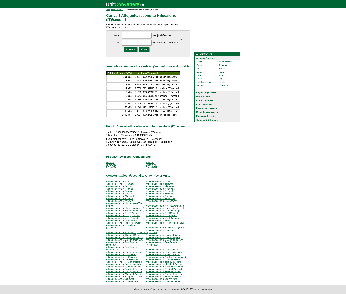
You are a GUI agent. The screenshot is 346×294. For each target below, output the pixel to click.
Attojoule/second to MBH (158, 220)
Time (221, 75)
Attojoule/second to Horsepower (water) (125, 211)
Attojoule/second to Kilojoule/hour (122, 281)
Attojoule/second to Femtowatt (160, 198)
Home (108, 10)
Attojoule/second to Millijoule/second (163, 271)
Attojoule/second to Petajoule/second (124, 262)
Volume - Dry (224, 85)
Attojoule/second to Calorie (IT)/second (124, 237)
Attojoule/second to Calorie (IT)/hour (123, 235)
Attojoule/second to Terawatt (159, 184)
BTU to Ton (111, 167)
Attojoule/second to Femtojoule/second (164, 276)
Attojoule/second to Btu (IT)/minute (162, 213)
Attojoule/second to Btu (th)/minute (122, 218)
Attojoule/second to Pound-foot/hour (163, 250)
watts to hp (151, 165)
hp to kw (110, 162)
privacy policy (163, 289)
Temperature (224, 65)
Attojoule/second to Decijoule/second (164, 269)
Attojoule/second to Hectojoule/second (164, 267)
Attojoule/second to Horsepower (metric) (165, 206)
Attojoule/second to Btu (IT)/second (123, 215)
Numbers (222, 82)
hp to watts (111, 165)
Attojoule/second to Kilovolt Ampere (163, 254)
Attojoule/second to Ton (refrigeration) (124, 223)
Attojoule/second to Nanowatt (160, 196)
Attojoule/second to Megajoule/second (164, 264)
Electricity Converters (206, 108)
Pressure (222, 69)
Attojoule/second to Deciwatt (159, 191)
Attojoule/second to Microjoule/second (124, 274)
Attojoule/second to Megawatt (160, 186)
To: (118, 42)
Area (198, 69)
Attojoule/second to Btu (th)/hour (161, 215)
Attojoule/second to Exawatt (159, 181)
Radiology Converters (206, 116)
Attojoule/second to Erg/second (121, 254)
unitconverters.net (203, 289)
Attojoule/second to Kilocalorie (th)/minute (126, 232)
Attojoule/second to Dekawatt (120, 191)
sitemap (175, 289)
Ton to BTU (151, 167)
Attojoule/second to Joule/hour (120, 279)
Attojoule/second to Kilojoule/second (123, 267)
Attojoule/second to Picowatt (119, 198)
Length (199, 62)
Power (221, 72)
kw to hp (150, 162)
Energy (199, 72)
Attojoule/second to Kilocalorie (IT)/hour (165, 223)
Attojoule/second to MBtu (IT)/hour (122, 220)
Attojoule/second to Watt (117, 181)
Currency (200, 89)
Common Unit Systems (207, 120)
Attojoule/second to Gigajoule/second (124, 264)
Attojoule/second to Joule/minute (161, 279)
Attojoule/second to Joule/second (122, 259)
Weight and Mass (226, 62)
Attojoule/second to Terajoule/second (163, 262)
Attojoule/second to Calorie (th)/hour (163, 237)
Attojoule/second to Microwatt (120, 196)
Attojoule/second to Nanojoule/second (164, 274)
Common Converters (206, 58)
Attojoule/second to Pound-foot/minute (124, 252)
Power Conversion (117, 10)
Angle (221, 79)
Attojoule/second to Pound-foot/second (164, 252)
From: (117, 35)
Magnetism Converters (207, 112)
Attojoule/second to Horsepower (161, 201)
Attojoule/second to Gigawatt (120, 186)
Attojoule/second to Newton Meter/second (166, 257)
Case (221, 89)
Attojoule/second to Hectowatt (160, 189)
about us (138, 289)
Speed (199, 79)
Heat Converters (204, 96)
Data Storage (202, 85)
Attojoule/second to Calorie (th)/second (164, 240)
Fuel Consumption (204, 82)
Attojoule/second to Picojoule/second (124, 276)
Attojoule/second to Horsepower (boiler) (125, 208)
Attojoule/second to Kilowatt (119, 189)
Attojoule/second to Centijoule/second (124, 271)
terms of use (149, 289)
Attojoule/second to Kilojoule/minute (163, 281)
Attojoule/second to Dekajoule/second (124, 269)
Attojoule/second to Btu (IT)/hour (121, 213)
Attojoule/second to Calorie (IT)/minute (164, 235)
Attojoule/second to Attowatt (119, 201)
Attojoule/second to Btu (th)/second (162, 218)
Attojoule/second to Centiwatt (120, 193)
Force (199, 75)
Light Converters (204, 104)
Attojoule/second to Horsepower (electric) (165, 208)
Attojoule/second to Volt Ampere (121, 257)
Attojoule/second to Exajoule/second (163, 259)
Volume (199, 65)
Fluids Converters (204, 100)
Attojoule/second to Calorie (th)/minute (124, 240)
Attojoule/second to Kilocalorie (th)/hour (165, 228)
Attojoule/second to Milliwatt (159, 193)
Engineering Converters (207, 92)
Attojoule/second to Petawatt (119, 184)
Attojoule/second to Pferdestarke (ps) (163, 211)
